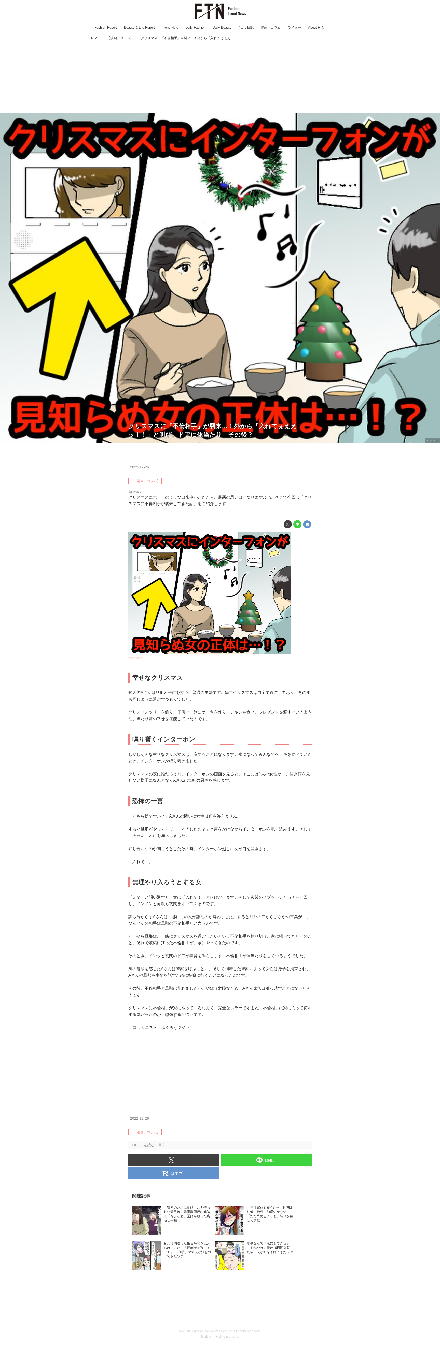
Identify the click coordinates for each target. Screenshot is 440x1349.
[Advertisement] (220, 77)
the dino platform (225, 1336)
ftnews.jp (432, 440)
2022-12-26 (139, 467)
